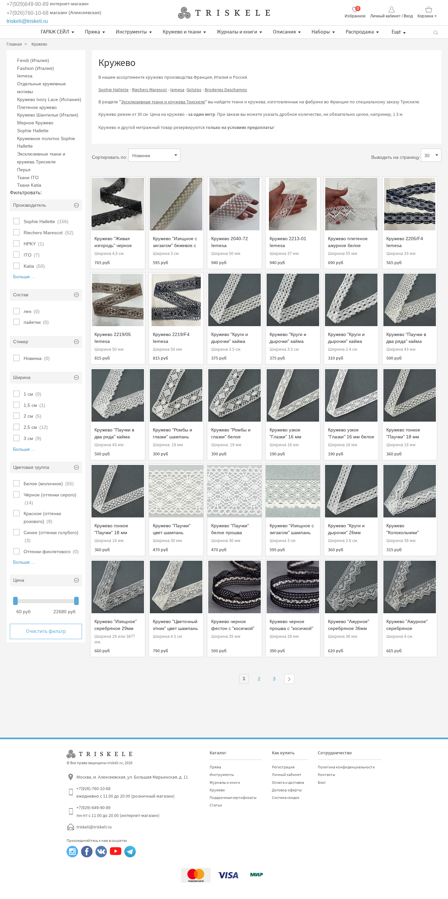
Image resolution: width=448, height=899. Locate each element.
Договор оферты (287, 790)
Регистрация (283, 767)
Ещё (396, 32)
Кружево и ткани (182, 32)
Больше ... (24, 276)
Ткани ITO (28, 177)
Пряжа (92, 32)
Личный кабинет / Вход (391, 16)
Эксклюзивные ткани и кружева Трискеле (163, 102)
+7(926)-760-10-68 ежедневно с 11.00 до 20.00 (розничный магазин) (125, 792)
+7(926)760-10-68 (28, 13)
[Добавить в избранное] (101, 185)
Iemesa (24, 75)
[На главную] (224, 12)
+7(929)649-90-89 (28, 4)
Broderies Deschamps (226, 90)
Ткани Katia (29, 185)
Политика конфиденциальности (346, 767)
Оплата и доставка (288, 782)
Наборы (321, 32)
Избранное (355, 16)
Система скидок (285, 797)
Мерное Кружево (35, 122)
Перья (24, 169)
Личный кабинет (286, 774)
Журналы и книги (237, 32)
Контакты (326, 774)
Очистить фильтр (46, 631)
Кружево (217, 790)
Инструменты (131, 32)
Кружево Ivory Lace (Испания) (49, 99)
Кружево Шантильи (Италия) (47, 114)
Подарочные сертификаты (233, 797)
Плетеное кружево (37, 107)
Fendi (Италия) (33, 60)
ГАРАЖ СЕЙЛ (55, 32)
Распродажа (360, 32)
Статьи (216, 805)
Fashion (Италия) (35, 68)
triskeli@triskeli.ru (27, 21)
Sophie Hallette (33, 130)
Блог (322, 782)
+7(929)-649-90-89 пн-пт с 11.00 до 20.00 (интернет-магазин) (117, 811)
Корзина (425, 16)
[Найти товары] (435, 32)
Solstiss (194, 90)
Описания (284, 32)
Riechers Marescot (149, 90)
